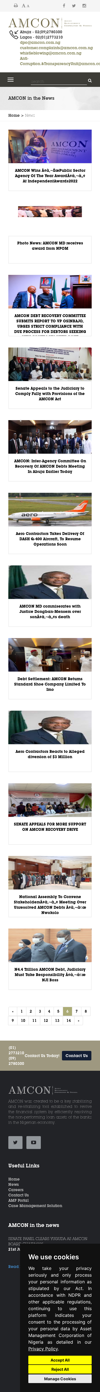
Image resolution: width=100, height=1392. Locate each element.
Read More (19, 1266)
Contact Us (77, 1055)
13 (57, 1020)
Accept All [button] (60, 1360)
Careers (16, 1190)
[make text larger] (24, 5)
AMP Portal (18, 1200)
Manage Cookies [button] (60, 1378)
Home (14, 1179)
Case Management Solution (35, 1205)
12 (46, 1020)
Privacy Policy (43, 1348)
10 (23, 1020)
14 (68, 1020)
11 (34, 1020)
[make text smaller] (28, 6)
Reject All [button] (60, 1369)
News (13, 1184)
